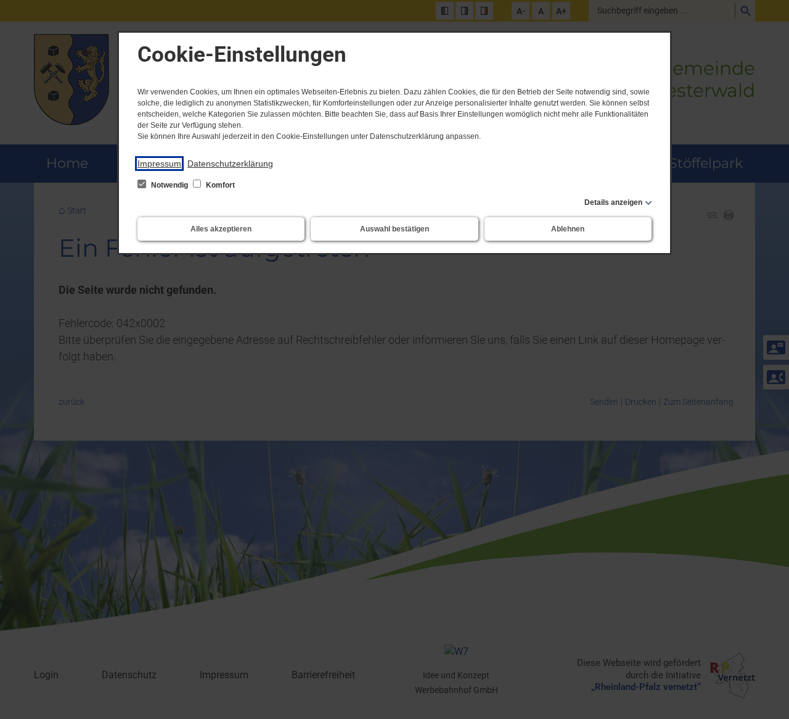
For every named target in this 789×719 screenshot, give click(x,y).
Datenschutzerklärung (230, 163)
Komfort (219, 185)
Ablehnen (567, 229)
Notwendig (169, 185)
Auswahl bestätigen (394, 229)
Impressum (159, 163)
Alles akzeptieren (220, 229)
